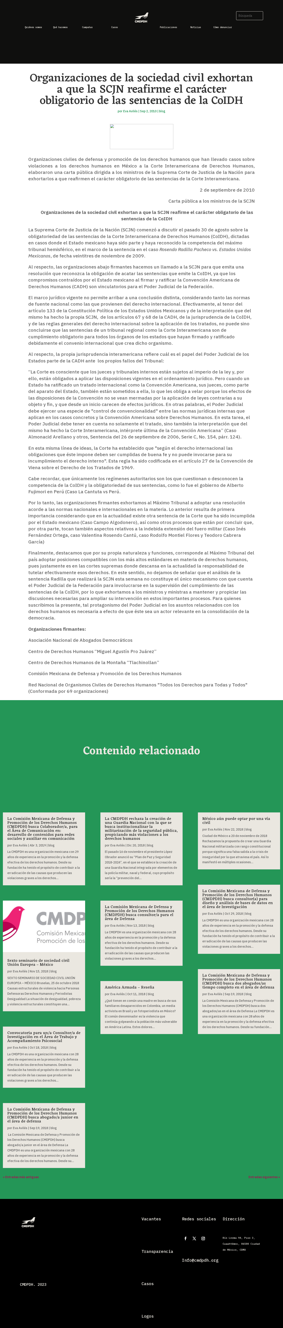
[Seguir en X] (194, 1238)
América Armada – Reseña (129, 987)
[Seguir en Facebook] (185, 1238)
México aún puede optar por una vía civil (236, 820)
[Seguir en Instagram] (203, 1238)
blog (162, 111)
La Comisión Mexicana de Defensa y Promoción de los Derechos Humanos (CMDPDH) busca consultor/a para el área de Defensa (139, 912)
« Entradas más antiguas (21, 1177)
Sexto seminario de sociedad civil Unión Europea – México (38, 962)
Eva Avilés (130, 111)
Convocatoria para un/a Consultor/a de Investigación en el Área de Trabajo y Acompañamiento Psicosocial (43, 1036)
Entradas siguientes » (264, 1177)
